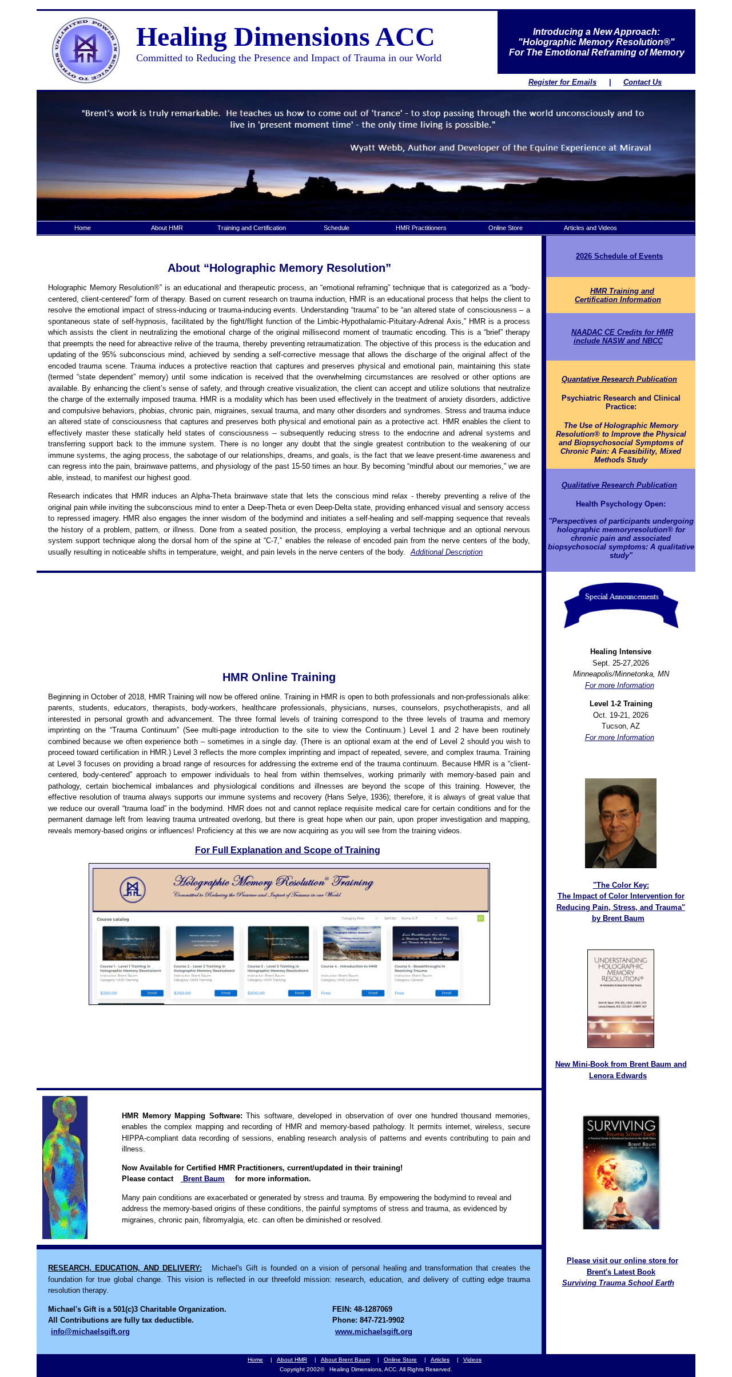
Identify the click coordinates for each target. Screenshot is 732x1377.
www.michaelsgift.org (373, 1331)
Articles (440, 1359)
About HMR (292, 1359)
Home (255, 1359)
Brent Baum (203, 1178)
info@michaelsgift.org (90, 1331)
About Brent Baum (345, 1359)
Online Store (400, 1359)
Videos (472, 1359)
